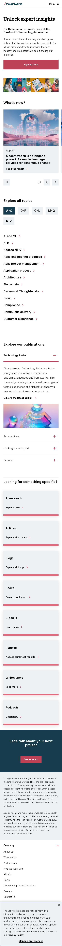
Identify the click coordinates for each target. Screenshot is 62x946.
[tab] (31, 142)
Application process (17, 270)
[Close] (59, 905)
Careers (7, 891)
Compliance (12, 305)
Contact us (9, 896)
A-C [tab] (9, 211)
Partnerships (10, 863)
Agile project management (22, 263)
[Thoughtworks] (13, 3)
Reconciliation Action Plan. (19, 833)
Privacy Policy (16, 934)
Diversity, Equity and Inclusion (19, 885)
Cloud (7, 298)
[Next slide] (55, 182)
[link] (16, 168)
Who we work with (13, 868)
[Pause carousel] (6, 182)
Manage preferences (31, 941)
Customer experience (18, 319)
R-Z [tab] (9, 221)
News (6, 879)
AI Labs (7, 874)
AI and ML (10, 236)
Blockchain (11, 284)
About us (8, 851)
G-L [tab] (37, 211)
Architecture (12, 277)
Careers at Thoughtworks (21, 291)
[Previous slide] (47, 182)
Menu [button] (52, 4)
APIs (6, 243)
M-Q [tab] (51, 211)
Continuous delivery (17, 312)
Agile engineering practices (23, 256)
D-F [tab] (23, 211)
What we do (10, 857)
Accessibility (12, 250)
